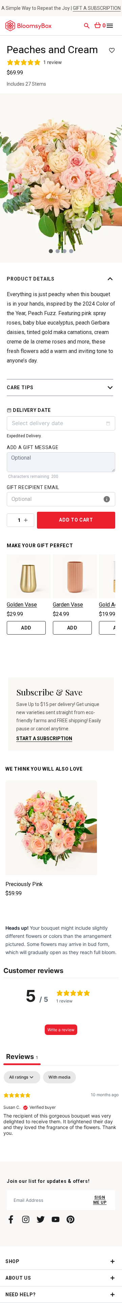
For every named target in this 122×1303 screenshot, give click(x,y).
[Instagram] (26, 1219)
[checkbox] (59, 1077)
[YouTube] (56, 1219)
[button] (61, 279)
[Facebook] (11, 1219)
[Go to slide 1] (51, 251)
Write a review (61, 1029)
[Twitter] (41, 1219)
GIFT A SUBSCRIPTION (97, 8)
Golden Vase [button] (22, 604)
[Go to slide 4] (71, 251)
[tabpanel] (61, 1114)
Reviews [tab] (22, 1057)
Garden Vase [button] (68, 604)
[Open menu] (110, 25)
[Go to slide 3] (64, 251)
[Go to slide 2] (58, 251)
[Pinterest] (70, 1219)
